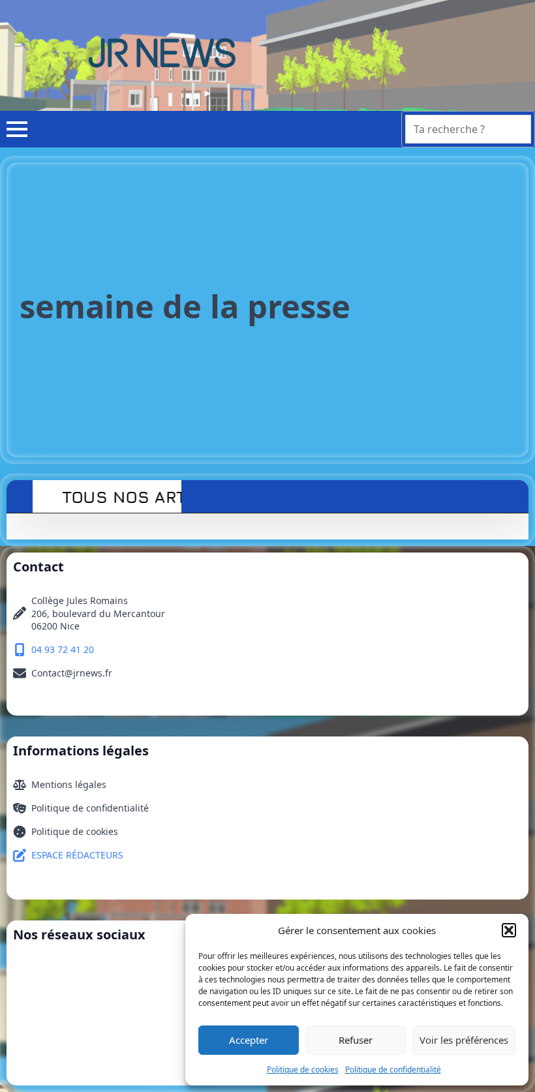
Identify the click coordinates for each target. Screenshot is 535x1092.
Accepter (248, 1039)
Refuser (356, 1039)
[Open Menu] (13, 129)
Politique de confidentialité (393, 1069)
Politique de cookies (303, 1069)
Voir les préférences (464, 1039)
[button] (508, 930)
